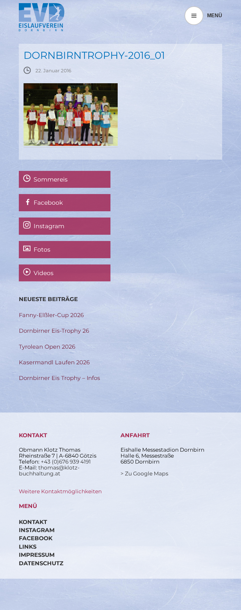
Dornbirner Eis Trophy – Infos (59, 378)
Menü (214, 15)
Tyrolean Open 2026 (47, 346)
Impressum (37, 554)
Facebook (35, 538)
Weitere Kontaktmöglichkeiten (60, 491)
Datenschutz (41, 563)
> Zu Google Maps (144, 473)
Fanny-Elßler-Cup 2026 (51, 315)
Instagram (37, 530)
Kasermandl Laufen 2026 (54, 362)
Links (27, 546)
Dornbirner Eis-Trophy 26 (54, 330)
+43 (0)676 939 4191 (66, 462)
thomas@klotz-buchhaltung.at (49, 470)
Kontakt (33, 522)
